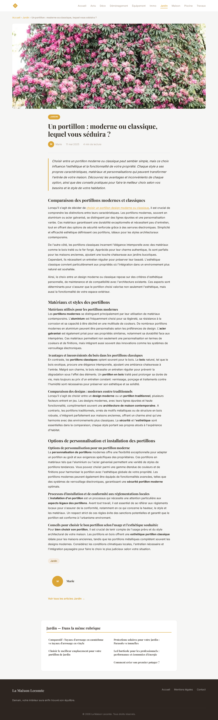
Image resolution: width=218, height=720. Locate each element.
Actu (93, 5)
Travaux (201, 5)
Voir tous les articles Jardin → (66, 598)
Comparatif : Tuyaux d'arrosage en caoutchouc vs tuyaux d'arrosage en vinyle (76, 641)
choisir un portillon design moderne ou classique (118, 207)
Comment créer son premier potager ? (136, 662)
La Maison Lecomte (28, 690)
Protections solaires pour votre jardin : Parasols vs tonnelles (136, 641)
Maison (176, 5)
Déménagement (119, 5)
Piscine (188, 5)
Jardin (164, 5)
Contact (201, 689)
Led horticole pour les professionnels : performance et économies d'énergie (136, 652)
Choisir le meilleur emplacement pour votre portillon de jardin (75, 652)
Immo (153, 5)
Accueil (82, 5)
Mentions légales (183, 689)
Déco (103, 5)
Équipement (139, 5)
